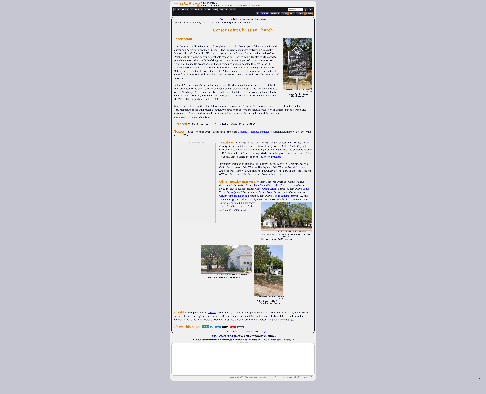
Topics (292, 14)
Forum (207, 9)
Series (284, 14)
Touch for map (251, 153)
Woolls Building (281, 195)
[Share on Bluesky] (211, 327)
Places (309, 14)
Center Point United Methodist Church (267, 185)
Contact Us (308, 377)
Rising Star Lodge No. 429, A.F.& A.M (247, 199)
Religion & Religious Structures (255, 131)
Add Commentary (246, 19)
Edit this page (260, 19)
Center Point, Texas (269, 192)
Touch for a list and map (232, 206)
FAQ (215, 9)
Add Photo (224, 19)
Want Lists (274, 14)
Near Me (264, 14)
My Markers (183, 9)
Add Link (234, 19)
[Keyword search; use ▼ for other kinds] (306, 9)
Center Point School (266, 188)
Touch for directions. (270, 156)
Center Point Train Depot (233, 195)
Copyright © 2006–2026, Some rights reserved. (248, 377)
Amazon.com (263, 339)
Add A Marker (196, 9)
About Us (223, 9)
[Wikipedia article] (269, 163)
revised (212, 312)
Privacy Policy (273, 377)
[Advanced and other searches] (311, 9)
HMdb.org (189, 4)
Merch (232, 9)
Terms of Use (286, 377)
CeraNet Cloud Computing (223, 335)
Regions (300, 14)
